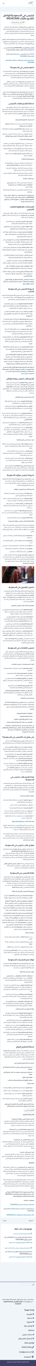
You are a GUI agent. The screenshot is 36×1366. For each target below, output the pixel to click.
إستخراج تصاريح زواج (21, 1242)
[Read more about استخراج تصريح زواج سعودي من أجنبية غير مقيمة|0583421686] (18, 1248)
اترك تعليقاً (29, 1242)
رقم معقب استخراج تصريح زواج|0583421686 (22, 1204)
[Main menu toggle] (3, 3)
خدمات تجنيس (12, 1242)
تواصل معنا (30, 47)
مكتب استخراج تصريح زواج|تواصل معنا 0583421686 (20, 1214)
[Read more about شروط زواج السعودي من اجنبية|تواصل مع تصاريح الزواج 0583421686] (22, 1233)
